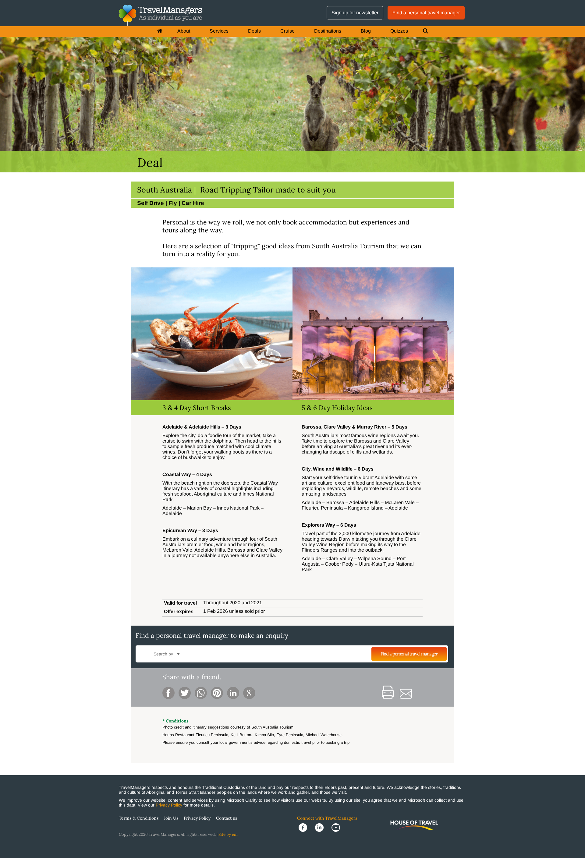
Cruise (287, 31)
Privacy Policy (169, 805)
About (183, 31)
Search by (164, 653)
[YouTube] (337, 827)
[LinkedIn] (322, 827)
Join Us (171, 818)
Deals (254, 31)
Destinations (327, 31)
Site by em (228, 834)
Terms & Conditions (138, 818)
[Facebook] (305, 827)
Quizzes (399, 31)
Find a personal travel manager (426, 12)
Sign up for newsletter (355, 12)
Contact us (226, 818)
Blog (366, 31)
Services (219, 31)
